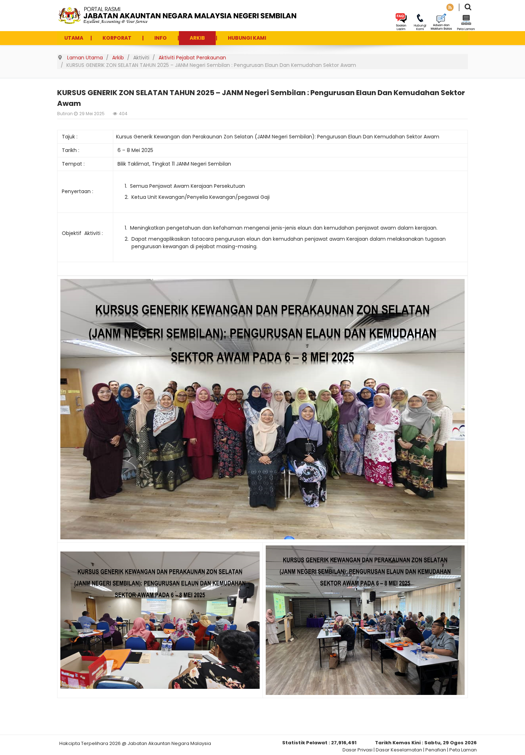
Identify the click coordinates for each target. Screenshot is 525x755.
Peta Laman (463, 749)
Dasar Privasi (357, 749)
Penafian (435, 749)
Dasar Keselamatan (399, 749)
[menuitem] (73, 38)
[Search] (468, 8)
